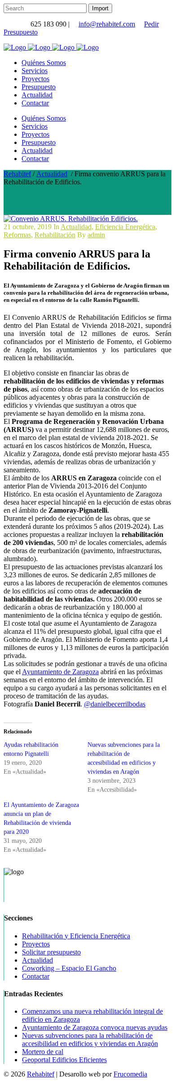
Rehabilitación (55, 235)
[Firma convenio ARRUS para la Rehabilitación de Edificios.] (71, 218)
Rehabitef (17, 174)
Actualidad (51, 174)
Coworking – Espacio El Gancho (69, 968)
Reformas (17, 235)
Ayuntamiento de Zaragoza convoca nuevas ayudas (94, 1027)
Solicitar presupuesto (51, 952)
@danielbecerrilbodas (114, 704)
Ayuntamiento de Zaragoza (60, 672)
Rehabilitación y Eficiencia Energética (76, 936)
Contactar (35, 976)
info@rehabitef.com (107, 24)
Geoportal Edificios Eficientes (64, 1060)
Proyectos (36, 944)
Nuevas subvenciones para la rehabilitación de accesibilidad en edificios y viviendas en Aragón (90, 1039)
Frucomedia (130, 1074)
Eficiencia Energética (125, 227)
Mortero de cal (42, 1051)
